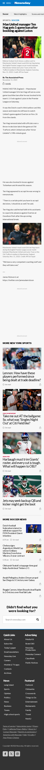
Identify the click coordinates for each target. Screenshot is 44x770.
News (6, 701)
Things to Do (30, 697)
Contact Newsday (10, 732)
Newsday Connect (33, 654)
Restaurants (30, 706)
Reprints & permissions (27, 732)
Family (28, 710)
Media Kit (29, 639)
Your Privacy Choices (11, 738)
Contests (8, 669)
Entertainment (31, 701)
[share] (40, 384)
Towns (7, 710)
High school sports (12, 714)
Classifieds (30, 658)
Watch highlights (20, 14)
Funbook (29, 685)
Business (7, 706)
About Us (8, 639)
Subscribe (8, 643)
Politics (7, 697)
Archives (7, 673)
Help (25, 735)
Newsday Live (10, 656)
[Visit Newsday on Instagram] (17, 753)
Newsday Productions (30, 649)
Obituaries (29, 689)
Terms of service (9, 726)
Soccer (5, 14)
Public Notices (31, 662)
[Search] (37, 620)
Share (8, 84)
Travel (28, 714)
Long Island (9, 685)
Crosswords (30, 693)
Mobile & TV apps (11, 664)
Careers (7, 660)
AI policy (31, 735)
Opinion (7, 693)
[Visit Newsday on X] (11, 753)
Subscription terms (24, 726)
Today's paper (10, 648)
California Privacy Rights (18, 729)
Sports (6, 20)
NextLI (28, 718)
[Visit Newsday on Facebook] (5, 753)
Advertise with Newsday (12, 735)
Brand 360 (29, 643)
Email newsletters (11, 652)
